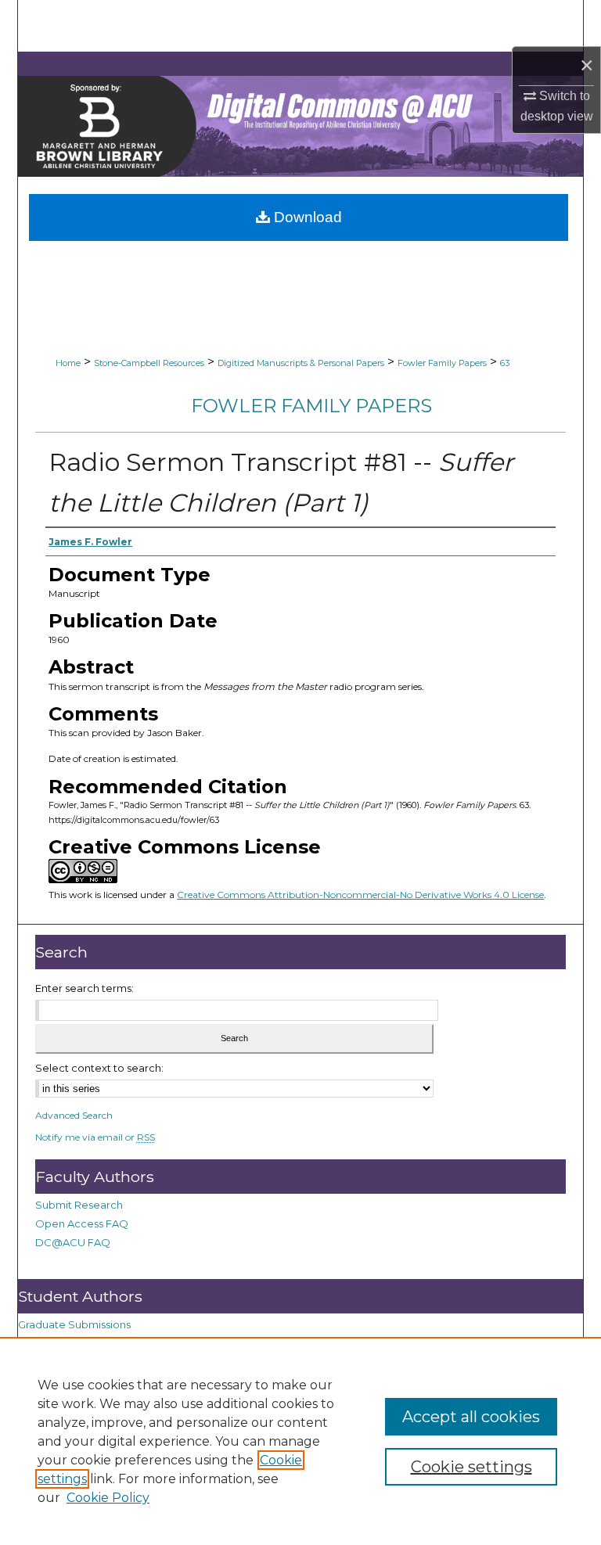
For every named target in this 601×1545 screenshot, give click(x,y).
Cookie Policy (108, 1497)
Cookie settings (471, 1466)
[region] (300, 1441)
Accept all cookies (471, 1416)
